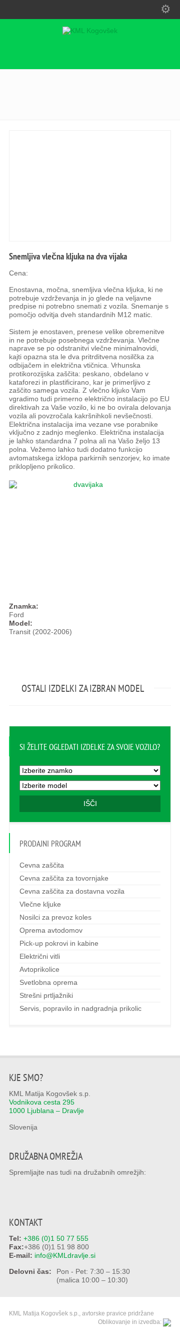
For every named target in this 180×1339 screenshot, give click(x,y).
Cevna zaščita (42, 865)
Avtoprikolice (40, 969)
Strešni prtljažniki (46, 995)
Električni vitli (40, 956)
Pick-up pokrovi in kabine (59, 943)
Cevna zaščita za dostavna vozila (72, 891)
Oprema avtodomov (51, 930)
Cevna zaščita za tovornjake (64, 878)
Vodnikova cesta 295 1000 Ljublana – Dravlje (46, 1106)
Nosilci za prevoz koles (56, 917)
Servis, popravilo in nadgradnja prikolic (81, 1008)
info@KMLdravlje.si (65, 1255)
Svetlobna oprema (49, 982)
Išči (90, 803)
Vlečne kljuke (40, 904)
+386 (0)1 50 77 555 (56, 1238)
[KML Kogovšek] (90, 31)
